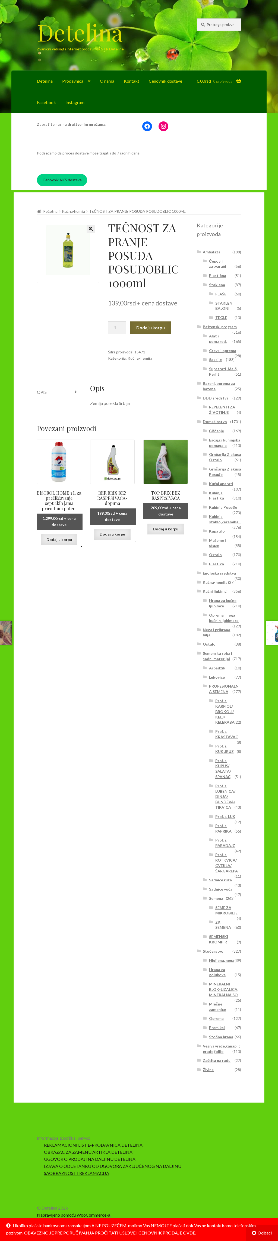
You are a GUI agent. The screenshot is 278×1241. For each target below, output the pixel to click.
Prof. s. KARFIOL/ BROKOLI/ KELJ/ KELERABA (225, 711)
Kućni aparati (221, 483)
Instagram (74, 102)
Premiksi (217, 1027)
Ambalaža (211, 252)
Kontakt (131, 80)
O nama (107, 80)
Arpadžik (217, 668)
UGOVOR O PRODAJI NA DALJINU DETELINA (89, 1159)
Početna (50, 211)
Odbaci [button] (265, 1232)
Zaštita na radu (216, 1060)
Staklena (217, 284)
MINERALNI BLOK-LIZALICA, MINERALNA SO (223, 989)
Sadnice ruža (220, 880)
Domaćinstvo (215, 421)
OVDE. (189, 1232)
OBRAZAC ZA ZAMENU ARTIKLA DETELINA (88, 1152)
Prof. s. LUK (225, 816)
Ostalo (215, 554)
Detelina (80, 32)
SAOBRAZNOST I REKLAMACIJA (76, 1173)
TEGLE (221, 317)
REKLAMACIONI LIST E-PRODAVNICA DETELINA (93, 1144)
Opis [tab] (42, 392)
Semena (216, 898)
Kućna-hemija (73, 211)
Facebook (46, 102)
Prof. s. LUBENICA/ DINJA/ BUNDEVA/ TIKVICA (225, 797)
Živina (208, 1069)
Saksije (215, 359)
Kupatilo (217, 531)
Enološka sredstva (219, 573)
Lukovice (217, 677)
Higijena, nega (221, 960)
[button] (91, 229)
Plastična (217, 275)
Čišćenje (216, 430)
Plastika (216, 564)
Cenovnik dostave (165, 80)
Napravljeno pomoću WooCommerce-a (73, 1214)
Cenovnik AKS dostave (62, 180)
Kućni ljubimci (215, 591)
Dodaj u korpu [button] (59, 539)
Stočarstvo (213, 951)
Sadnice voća (220, 889)
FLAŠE (220, 294)
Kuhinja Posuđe (223, 507)
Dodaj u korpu (150, 327)
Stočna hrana (221, 1036)
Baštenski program (220, 326)
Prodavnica (72, 80)
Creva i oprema (222, 350)
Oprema (216, 1018)
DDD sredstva (216, 398)
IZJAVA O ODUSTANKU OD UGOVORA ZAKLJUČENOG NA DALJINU (112, 1166)
